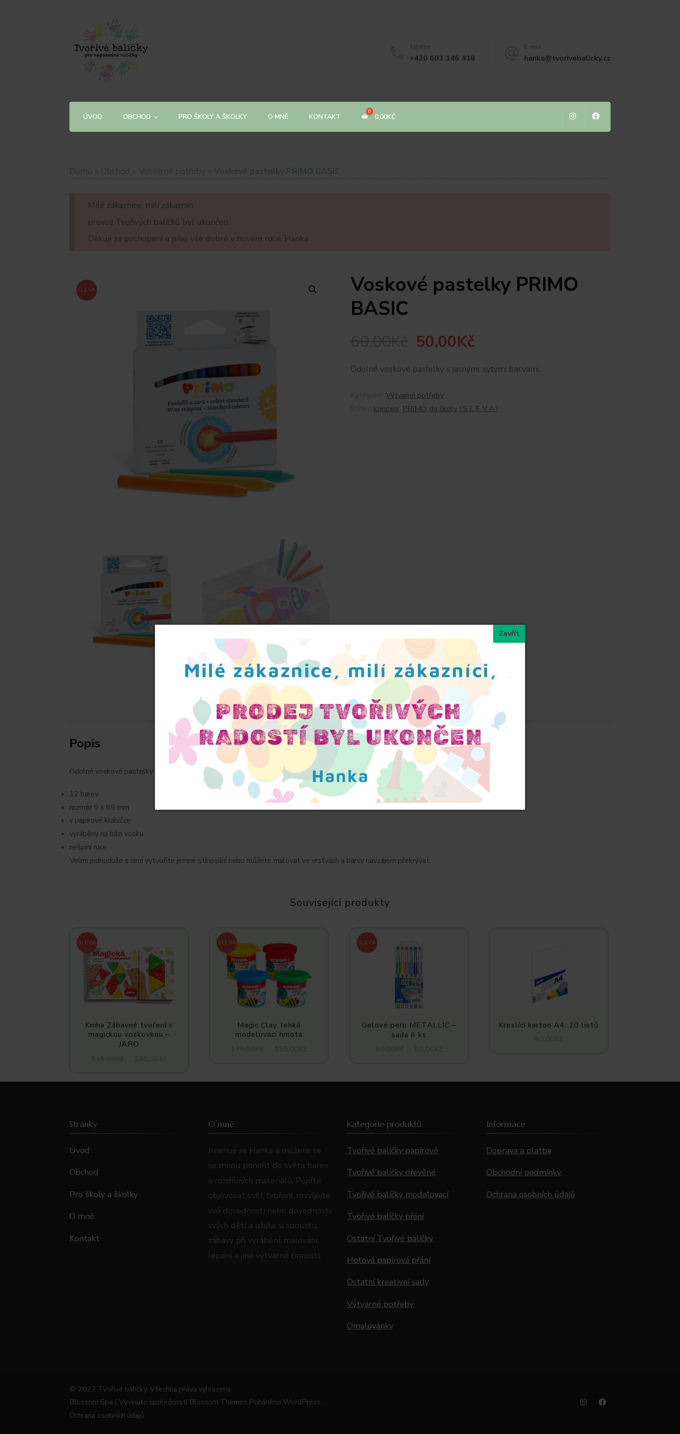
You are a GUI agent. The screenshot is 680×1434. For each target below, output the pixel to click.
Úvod (92, 116)
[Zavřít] (509, 634)
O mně (278, 116)
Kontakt (324, 116)
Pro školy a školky (213, 116)
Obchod (137, 116)
